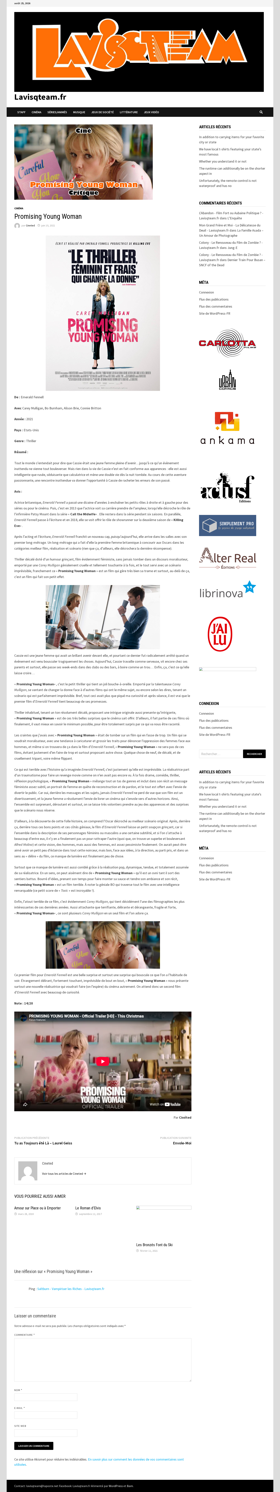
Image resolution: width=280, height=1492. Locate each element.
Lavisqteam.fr (40, 96)
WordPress (116, 1486)
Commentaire (24, 1334)
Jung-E (232, 247)
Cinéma (36, 112)
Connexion (206, 292)
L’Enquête (234, 218)
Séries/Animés (57, 112)
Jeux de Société (102, 112)
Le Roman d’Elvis (88, 1208)
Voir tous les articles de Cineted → (64, 1173)
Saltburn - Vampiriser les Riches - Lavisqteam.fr (70, 1289)
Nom (18, 1390)
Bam (130, 1486)
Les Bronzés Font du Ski (154, 1245)
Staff (21, 112)
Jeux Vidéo (151, 112)
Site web (20, 1426)
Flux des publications (214, 299)
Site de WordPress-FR (214, 313)
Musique (79, 112)
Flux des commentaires (215, 306)
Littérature (129, 112)
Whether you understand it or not (222, 161)
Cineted (30, 225)
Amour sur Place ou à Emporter (37, 1208)
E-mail (19, 1408)
